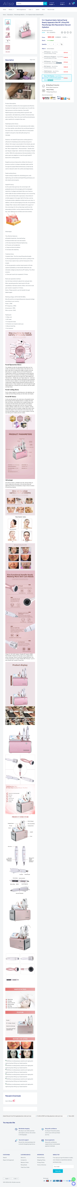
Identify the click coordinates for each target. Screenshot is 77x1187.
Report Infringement (8, 1160)
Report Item (32, 59)
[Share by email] (71, 32)
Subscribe (58, 1171)
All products (10, 14)
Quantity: (44, 44)
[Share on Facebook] (62, 32)
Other (43, 9)
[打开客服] (73, 1183)
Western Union (25, 1162)
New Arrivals (51, 9)
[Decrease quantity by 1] (49, 44)
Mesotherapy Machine (19, 14)
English (6, 1178)
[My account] (69, 3)
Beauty (10, 9)
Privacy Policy (40, 1162)
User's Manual (9, 1101)
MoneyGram (24, 1164)
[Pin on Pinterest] (65, 32)
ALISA (43, 32)
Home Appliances (21, 9)
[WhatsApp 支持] (73, 1179)
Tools (30, 9)
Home (4, 9)
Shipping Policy (41, 1160)
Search (5, 1157)
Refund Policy (41, 1157)
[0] (73, 3)
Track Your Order (25, 1167)
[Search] (45, 3)
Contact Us (24, 1160)
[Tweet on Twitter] (68, 32)
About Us (23, 1157)
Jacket (37, 9)
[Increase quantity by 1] (57, 44)
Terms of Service (41, 1164)
